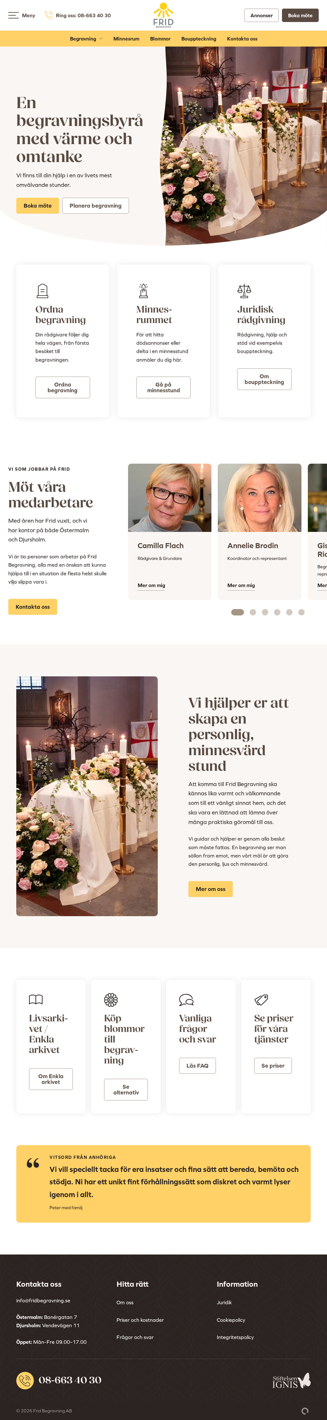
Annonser (261, 15)
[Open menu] (13, 15)
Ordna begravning (63, 387)
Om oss (125, 1302)
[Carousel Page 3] (265, 612)
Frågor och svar (135, 1337)
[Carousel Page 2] (253, 612)
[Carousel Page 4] (277, 612)
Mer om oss (210, 889)
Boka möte (300, 15)
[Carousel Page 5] (289, 612)
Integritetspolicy (235, 1337)
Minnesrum (126, 38)
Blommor (160, 38)
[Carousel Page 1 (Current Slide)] (238, 612)
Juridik (224, 1302)
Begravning (83, 38)
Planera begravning (96, 205)
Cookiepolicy (231, 1320)
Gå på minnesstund (163, 387)
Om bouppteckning (264, 379)
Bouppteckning (198, 38)
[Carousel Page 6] (301, 612)
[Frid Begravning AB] (163, 24)
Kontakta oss (242, 38)
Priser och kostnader (140, 1320)
